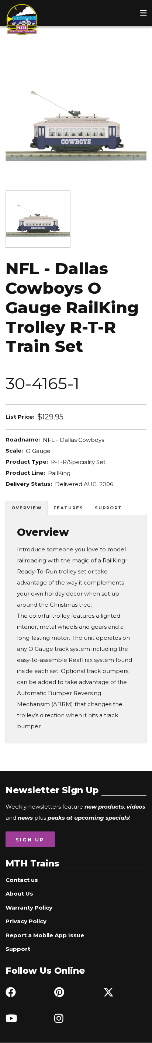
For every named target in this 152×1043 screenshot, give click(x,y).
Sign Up (30, 840)
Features (68, 507)
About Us (19, 893)
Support (108, 507)
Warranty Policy (29, 907)
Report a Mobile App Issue (45, 935)
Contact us (22, 879)
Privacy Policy (26, 921)
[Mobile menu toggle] (143, 13)
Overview (26, 507)
